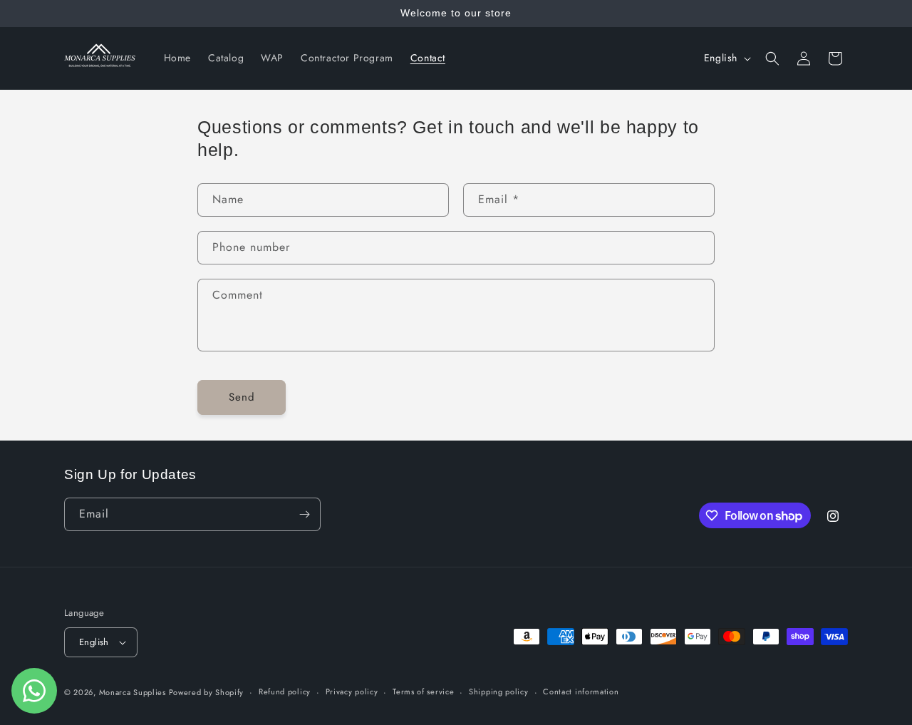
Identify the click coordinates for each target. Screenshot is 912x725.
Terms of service (423, 691)
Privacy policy (352, 691)
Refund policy (285, 691)
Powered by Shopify (206, 692)
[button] (772, 58)
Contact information (580, 691)
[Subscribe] (304, 514)
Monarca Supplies (134, 692)
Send (242, 397)
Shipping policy (499, 691)
